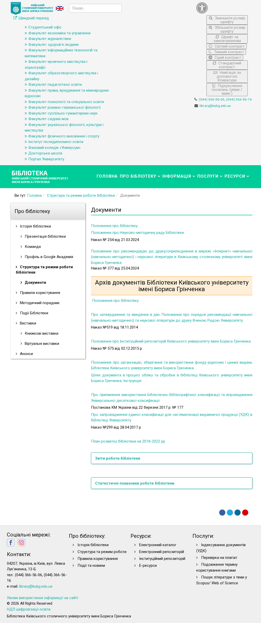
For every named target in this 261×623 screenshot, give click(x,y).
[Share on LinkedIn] (237, 512)
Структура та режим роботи (101, 551)
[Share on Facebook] (222, 512)
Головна (107, 176)
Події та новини (91, 565)
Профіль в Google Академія (48, 256)
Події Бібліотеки (33, 313)
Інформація (176, 176)
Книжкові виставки (41, 333)
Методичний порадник (39, 303)
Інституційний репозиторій (162, 558)
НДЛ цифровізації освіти (28, 609)
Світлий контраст (229, 46)
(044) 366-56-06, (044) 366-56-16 (225, 99)
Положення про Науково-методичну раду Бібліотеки (137, 232)
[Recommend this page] (245, 512)
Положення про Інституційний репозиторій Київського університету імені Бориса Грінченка (171, 341)
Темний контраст (228, 52)
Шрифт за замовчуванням (227, 39)
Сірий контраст (227, 57)
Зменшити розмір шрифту (229, 20)
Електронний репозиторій (161, 551)
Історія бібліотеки (35, 226)
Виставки (27, 323)
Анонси (26, 353)
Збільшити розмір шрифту (229, 29)
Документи (35, 282)
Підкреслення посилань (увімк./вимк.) (227, 89)
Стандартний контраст (229, 65)
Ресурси (235, 176)
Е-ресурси (148, 565)
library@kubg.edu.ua (215, 106)
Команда (32, 246)
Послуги (207, 176)
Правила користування (39, 292)
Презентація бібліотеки (45, 236)
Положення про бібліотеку (114, 225)
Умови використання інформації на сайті (42, 598)
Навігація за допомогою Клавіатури (229, 76)
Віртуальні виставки (41, 343)
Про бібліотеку (138, 176)
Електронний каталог (157, 545)
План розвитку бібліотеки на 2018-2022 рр (128, 441)
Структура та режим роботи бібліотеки (81, 195)
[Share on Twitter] (230, 512)
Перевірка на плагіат (219, 557)
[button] (222, 7)
